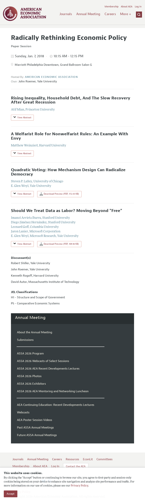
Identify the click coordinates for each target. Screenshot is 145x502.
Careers (110, 14)
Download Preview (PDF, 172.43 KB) (61, 193)
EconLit (88, 459)
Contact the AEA (76, 466)
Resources (72, 459)
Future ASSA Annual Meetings (37, 435)
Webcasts (23, 412)
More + (125, 14)
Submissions (25, 340)
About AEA (126, 6)
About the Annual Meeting (34, 332)
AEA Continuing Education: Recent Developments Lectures (55, 405)
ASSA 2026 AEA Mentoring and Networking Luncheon (53, 391)
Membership (112, 6)
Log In (138, 6)
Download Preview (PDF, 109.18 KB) (61, 243)
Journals (65, 14)
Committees (104, 459)
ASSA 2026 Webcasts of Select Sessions (43, 361)
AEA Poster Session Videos (34, 420)
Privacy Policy (79, 485)
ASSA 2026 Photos (29, 376)
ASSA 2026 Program (30, 353)
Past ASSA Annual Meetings (35, 427)
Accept (11, 493)
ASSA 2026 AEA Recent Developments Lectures (48, 369)
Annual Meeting (88, 14)
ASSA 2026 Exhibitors (31, 384)
